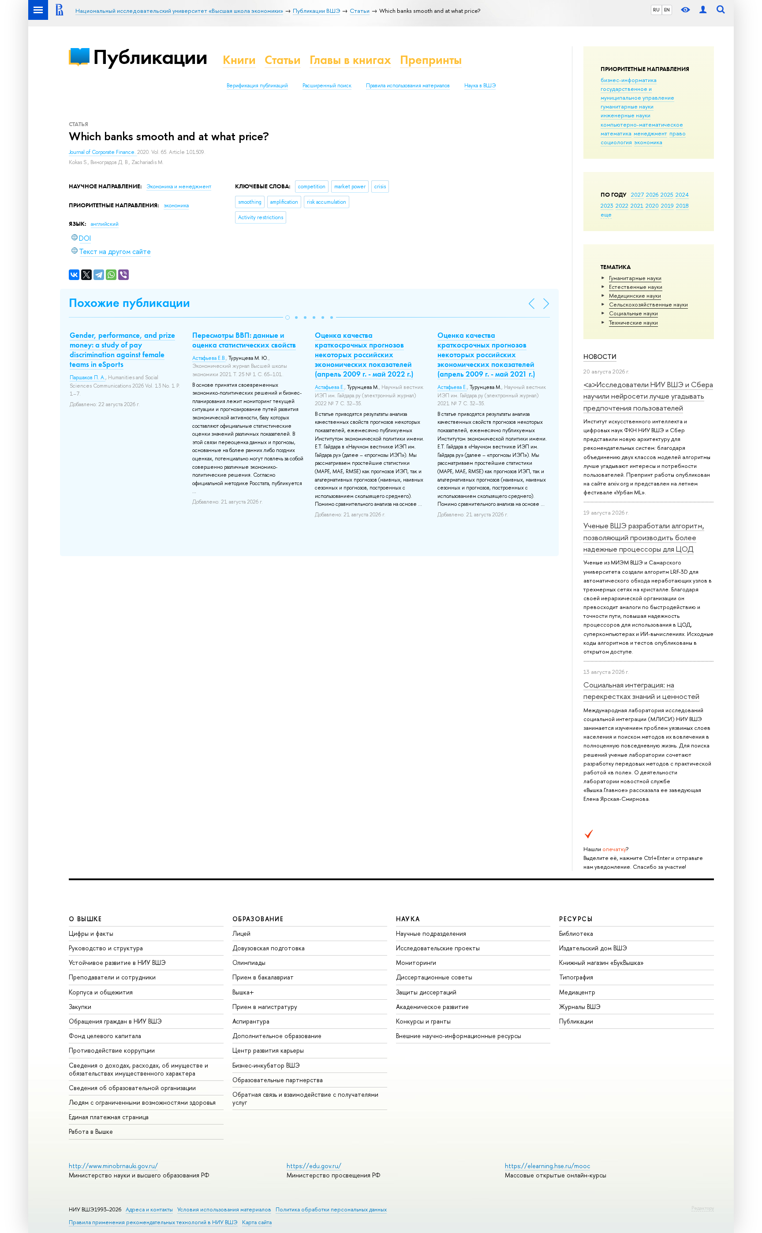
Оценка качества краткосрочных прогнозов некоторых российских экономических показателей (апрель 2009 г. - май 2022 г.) (364, 354)
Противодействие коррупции (112, 1050)
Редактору (702, 1208)
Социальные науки (633, 313)
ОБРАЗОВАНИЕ (258, 919)
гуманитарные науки (627, 106)
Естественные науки (635, 287)
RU (656, 10)
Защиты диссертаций (426, 992)
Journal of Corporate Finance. (103, 152)
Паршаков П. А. (87, 377)
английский (105, 224)
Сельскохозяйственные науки (648, 304)
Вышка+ (243, 992)
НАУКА (408, 919)
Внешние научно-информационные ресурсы (458, 1035)
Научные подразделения (431, 933)
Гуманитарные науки (635, 278)
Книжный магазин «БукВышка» (601, 962)
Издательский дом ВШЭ (593, 948)
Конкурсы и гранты (423, 1021)
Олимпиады (248, 962)
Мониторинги (416, 962)
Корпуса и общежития (101, 992)
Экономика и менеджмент (178, 186)
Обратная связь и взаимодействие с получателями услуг (305, 1098)
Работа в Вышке (91, 1131)
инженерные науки (625, 115)
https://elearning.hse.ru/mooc (547, 1166)
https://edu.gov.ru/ (314, 1166)
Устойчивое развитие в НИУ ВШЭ (117, 962)
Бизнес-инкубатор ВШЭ (266, 1065)
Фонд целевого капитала (105, 1035)
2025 (667, 194)
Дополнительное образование (276, 1035)
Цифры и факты (91, 933)
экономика (648, 142)
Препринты (431, 59)
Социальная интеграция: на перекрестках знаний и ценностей (641, 690)
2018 (682, 205)
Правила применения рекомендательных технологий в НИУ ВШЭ (153, 1222)
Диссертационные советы (434, 977)
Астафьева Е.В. (209, 358)
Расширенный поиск (327, 85)
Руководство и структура (106, 948)
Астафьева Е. (329, 387)
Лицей (241, 933)
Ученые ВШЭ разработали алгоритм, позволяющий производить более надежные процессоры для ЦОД (643, 537)
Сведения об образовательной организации (132, 1088)
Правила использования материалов (408, 85)
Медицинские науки (635, 295)
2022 (622, 205)
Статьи (283, 59)
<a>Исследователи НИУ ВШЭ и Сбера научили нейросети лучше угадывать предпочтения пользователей (648, 396)
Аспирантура (250, 1021)
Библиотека (576, 933)
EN (667, 10)
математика (616, 133)
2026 (652, 194)
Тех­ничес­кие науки (633, 322)
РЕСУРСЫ (576, 919)
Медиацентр (577, 992)
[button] (287, 317)
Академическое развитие (432, 1006)
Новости (599, 356)
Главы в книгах (350, 59)
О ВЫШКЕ (85, 919)
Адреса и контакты (149, 1209)
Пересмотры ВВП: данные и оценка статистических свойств (244, 340)
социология (616, 142)
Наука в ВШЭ (480, 85)
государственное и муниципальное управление (637, 93)
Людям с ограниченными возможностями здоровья (142, 1102)
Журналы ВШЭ (580, 1006)
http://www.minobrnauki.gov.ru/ (113, 1166)
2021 (637, 205)
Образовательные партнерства (277, 1080)
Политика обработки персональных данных (331, 1209)
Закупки (80, 1006)
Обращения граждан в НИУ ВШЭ (115, 1021)
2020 (652, 205)
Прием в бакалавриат (263, 977)
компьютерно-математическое (642, 124)
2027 (637, 194)
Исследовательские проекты (438, 948)
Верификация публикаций (257, 85)
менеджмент (650, 133)
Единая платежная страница (109, 1117)
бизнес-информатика (629, 80)
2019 (667, 205)
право (677, 133)
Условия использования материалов (224, 1209)
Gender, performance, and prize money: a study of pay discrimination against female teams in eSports (122, 349)
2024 (682, 194)
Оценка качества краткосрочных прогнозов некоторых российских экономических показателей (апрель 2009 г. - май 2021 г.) (486, 354)
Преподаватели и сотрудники (112, 977)
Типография (576, 977)
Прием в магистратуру (264, 1006)
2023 (607, 205)
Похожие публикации (129, 302)
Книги (239, 59)
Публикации (150, 56)
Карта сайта (257, 1222)
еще (606, 214)
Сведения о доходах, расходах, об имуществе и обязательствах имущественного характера (138, 1069)
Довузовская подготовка (268, 948)
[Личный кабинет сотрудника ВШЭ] (703, 10)
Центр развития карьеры (268, 1050)
